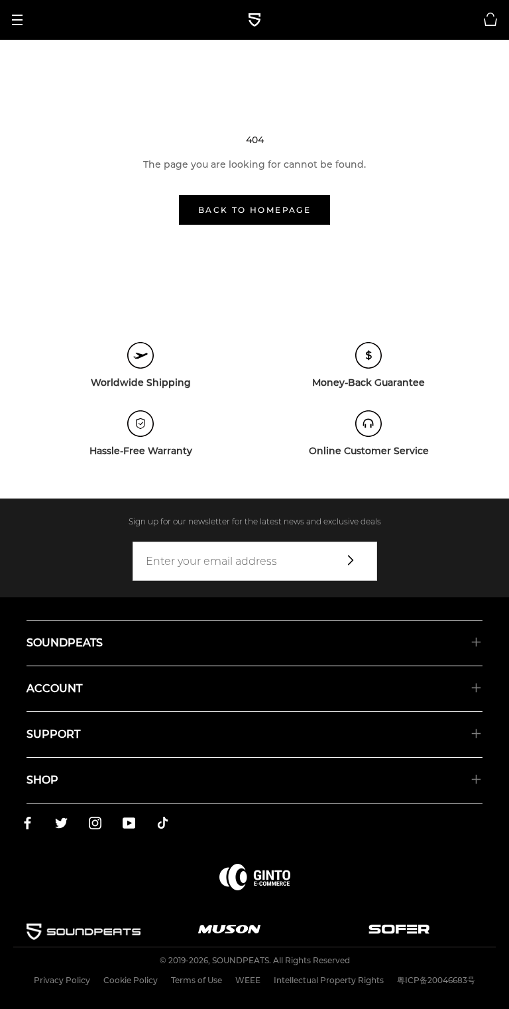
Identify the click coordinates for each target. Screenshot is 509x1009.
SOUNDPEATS (240, 960)
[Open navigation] (22, 20)
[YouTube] (129, 825)
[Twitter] (61, 825)
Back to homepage (254, 210)
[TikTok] (162, 825)
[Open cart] (490, 20)
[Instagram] (95, 825)
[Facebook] (27, 825)
